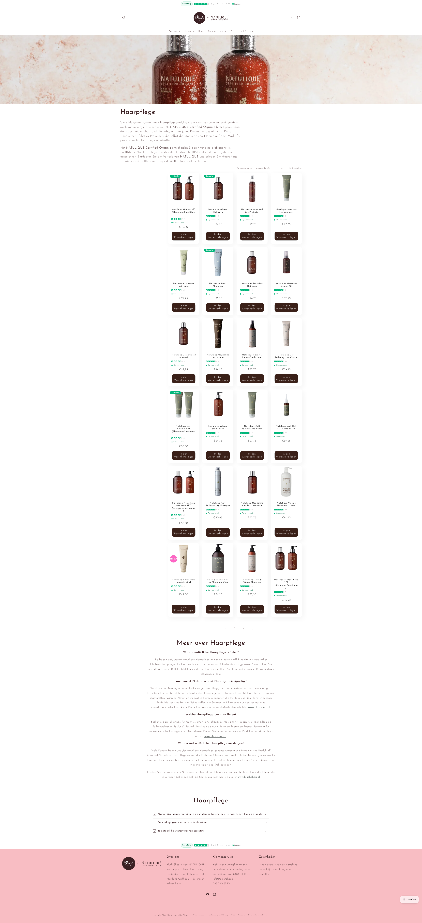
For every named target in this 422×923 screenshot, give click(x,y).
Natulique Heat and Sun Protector (252, 210)
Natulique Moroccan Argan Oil (286, 284)
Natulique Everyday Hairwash (252, 284)
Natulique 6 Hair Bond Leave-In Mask (183, 581)
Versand (241, 915)
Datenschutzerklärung (218, 915)
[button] (124, 17)
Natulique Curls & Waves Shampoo (251, 581)
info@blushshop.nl (223, 879)
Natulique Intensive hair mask (183, 284)
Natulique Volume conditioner (217, 427)
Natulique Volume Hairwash (217, 210)
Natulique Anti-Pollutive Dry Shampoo (218, 504)
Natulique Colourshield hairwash (183, 356)
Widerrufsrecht (199, 915)
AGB (233, 915)
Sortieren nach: (244, 168)
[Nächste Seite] (252, 628)
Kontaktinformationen (258, 915)
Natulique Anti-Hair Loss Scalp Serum (286, 427)
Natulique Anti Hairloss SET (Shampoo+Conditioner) (183, 430)
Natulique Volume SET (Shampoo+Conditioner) (184, 212)
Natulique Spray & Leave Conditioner (252, 356)
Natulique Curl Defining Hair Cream (286, 356)
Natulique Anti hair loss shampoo (286, 210)
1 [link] (217, 628)
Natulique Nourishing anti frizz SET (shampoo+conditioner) (183, 507)
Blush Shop (167, 915)
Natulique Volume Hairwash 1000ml (286, 504)
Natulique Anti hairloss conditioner (252, 427)
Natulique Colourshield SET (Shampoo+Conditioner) (286, 584)
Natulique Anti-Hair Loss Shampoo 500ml (218, 581)
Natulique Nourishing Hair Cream (217, 356)
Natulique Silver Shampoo (217, 284)
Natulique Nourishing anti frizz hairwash (252, 504)
